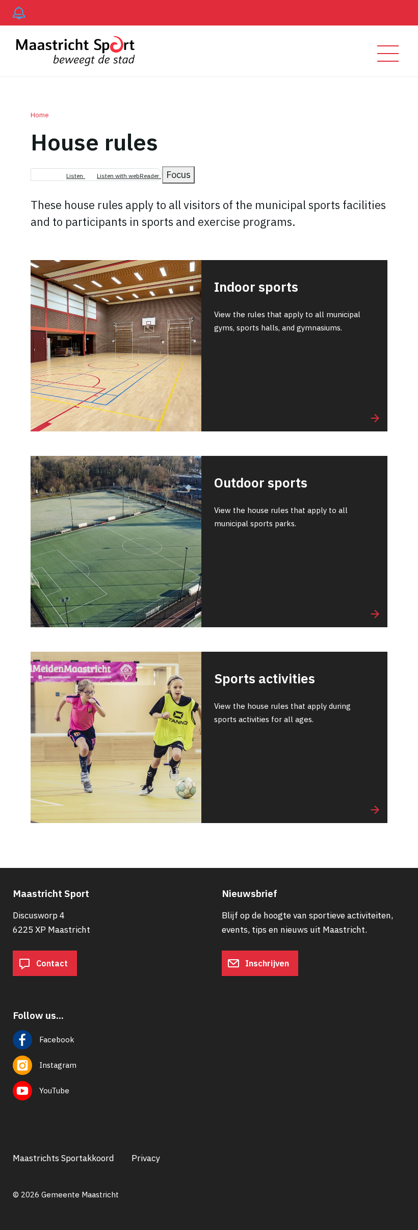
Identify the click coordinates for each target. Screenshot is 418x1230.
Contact (51, 963)
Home (40, 115)
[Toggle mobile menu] (388, 53)
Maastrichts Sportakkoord (63, 1158)
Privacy (146, 1158)
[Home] (80, 50)
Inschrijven (266, 963)
